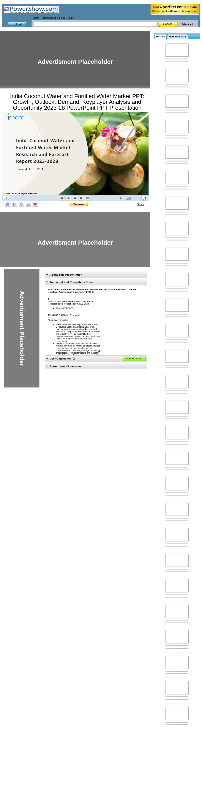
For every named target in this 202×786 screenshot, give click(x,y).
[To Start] (62, 198)
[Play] (75, 198)
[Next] (81, 198)
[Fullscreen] (144, 198)
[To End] (88, 198)
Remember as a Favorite (35, 204)
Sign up (61, 18)
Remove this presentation (7, 204)
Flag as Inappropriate (14, 204)
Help (36, 18)
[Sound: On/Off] (122, 198)
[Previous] (68, 198)
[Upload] (17, 24)
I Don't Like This (21, 204)
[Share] (135, 204)
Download (78, 204)
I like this (28, 204)
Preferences (48, 18)
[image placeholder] (177, 50)
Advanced (187, 24)
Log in (71, 18)
